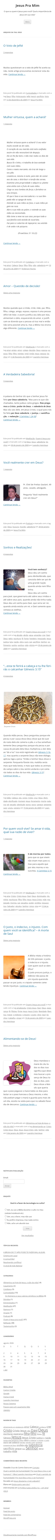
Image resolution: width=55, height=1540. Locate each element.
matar (9, 1014)
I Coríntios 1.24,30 (27, 416)
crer (5, 526)
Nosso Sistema (9, 1403)
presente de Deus (9, 1445)
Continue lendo (17, 74)
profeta (38, 903)
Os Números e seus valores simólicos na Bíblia (24, 1296)
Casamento (8, 1286)
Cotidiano (30, 262)
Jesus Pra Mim (27, 5)
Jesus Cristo (37, 899)
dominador (41, 896)
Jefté (28, 96)
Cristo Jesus (21, 896)
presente (39, 1442)
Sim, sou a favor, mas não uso (19, 1216)
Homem (21, 801)
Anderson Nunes (29, 268)
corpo (24, 798)
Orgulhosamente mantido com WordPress (19, 1535)
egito (10, 638)
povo (34, 804)
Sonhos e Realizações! (17, 547)
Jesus (37, 353)
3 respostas (8, 381)
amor (8, 265)
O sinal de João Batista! (12, 1265)
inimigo (21, 353)
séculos (18, 906)
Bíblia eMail (8, 1386)
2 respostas (8, 52)
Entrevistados (9, 1302)
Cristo (30, 798)
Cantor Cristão (9, 1390)
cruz (36, 798)
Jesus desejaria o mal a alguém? (27, 1481)
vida (26, 645)
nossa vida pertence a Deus (13, 1440)
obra (22, 642)
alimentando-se (38, 1126)
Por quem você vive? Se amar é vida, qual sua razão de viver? (26, 830)
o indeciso (17, 1014)
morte (43, 801)
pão (34, 265)
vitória (32, 645)
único (31, 906)
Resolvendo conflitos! (12, 1262)
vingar (19, 1018)
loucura (16, 526)
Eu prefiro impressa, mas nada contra (22, 1220)
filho (30, 265)
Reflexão (7, 1323)
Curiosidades (31, 93)
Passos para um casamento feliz (16, 1407)
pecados (24, 903)
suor (5, 808)
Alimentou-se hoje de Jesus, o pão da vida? (21, 1282)
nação (16, 642)
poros (28, 804)
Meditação (30, 347)
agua (31, 635)
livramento (35, 801)
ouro (26, 642)
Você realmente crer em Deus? (23, 462)
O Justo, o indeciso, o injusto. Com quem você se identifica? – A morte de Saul (26, 930)
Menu (27, 22)
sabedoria (41, 265)
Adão (8, 798)
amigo (14, 350)
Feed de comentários (12, 1514)
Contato (35, 1467)
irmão (31, 353)
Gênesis (7, 1437)
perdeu (22, 1442)
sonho (14, 645)
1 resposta (7, 124)
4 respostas (8, 554)
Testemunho (8, 1326)
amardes (37, 635)
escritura (17, 638)
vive (36, 906)
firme (20, 1011)
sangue (40, 804)
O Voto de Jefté (13, 45)
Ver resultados (27, 1235)
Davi (48, 635)
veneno (17, 808)
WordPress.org (9, 1518)
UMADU (6, 1410)
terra (41, 1448)
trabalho (12, 1018)
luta (11, 642)
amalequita (21, 1008)
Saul (44, 1014)
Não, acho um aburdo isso (18, 1223)
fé (22, 638)
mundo (23, 526)
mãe (44, 899)
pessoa (43, 353)
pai (30, 642)
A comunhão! (9, 1259)
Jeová (33, 96)
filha (13, 96)
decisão (32, 350)
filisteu (14, 1011)
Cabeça (15, 265)
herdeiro (33, 638)
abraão (19, 635)
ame (8, 896)
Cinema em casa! (10, 1255)
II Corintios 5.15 (44, 870)
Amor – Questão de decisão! (21, 286)
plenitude (21, 804)
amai (8, 350)
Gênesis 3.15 (38, 772)
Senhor (44, 642)
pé (8, 804)
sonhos (21, 645)
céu (20, 798)
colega (25, 350)
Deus (8, 96)
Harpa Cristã (8, 1397)
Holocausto (21, 96)
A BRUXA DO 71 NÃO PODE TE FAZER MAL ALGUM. (24, 1252)
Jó (44, 1438)
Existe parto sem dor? (21, 1484)
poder (31, 903)
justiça (6, 642)
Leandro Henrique (41, 357)
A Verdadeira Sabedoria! (19, 374)
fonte (26, 638)
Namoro (6, 1309)
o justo (33, 1014)
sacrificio (40, 96)
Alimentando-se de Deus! (19, 1039)
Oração (6, 1313)
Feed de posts (9, 1511)
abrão (25, 635)
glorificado (12, 801)
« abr (5, 1370)
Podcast (29, 523)
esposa (44, 350)
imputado (42, 638)
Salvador (11, 906)
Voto (47, 96)
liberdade (43, 1011)
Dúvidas (6, 1299)
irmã (26, 353)
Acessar (6, 1508)
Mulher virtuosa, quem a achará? (24, 117)
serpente (47, 804)
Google (6, 1393)
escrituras (13, 899)
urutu (10, 808)
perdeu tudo (30, 1442)
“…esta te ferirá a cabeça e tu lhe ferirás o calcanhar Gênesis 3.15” (27, 667)
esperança (18, 1433)
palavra (15, 1442)
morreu (13, 903)
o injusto (26, 1014)
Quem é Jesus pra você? (36, 632)
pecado (13, 804)
